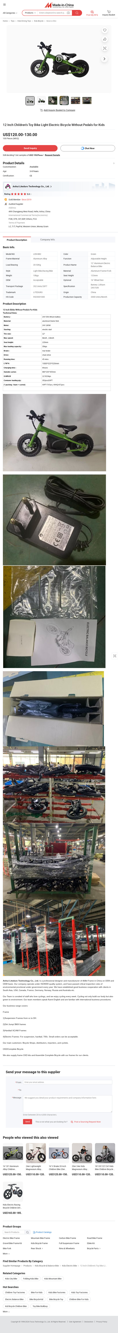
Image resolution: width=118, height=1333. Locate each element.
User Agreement (75, 1321)
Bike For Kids (36, 1292)
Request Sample (52, 155)
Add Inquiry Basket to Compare (59, 110)
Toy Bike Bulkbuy (40, 1306)
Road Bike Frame (94, 1238)
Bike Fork (7, 1248)
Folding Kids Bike (30, 1278)
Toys (12, 21)
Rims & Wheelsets (67, 1248)
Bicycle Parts (93, 1248)
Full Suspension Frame (69, 1243)
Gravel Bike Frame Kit (12, 1243)
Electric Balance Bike (14, 1299)
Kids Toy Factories (79, 1292)
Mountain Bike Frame (40, 1238)
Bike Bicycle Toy (56, 1299)
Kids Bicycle (38, 21)
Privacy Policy (101, 1321)
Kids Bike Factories (56, 1292)
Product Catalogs (43, 1232)
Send (27, 1121)
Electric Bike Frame (11, 1238)
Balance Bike (51, 21)
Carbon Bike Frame (67, 1238)
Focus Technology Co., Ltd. (40, 1321)
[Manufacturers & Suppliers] (59, 5)
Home (5, 21)
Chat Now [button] (90, 148)
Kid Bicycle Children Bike (16, 1306)
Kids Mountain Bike (52, 1278)
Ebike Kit (91, 1243)
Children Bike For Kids (78, 1299)
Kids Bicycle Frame (39, 1243)
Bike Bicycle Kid (36, 1299)
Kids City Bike (11, 1278)
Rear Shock (36, 1248)
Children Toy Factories (15, 1292)
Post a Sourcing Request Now (86, 1121)
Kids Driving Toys (24, 21)
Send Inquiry (30, 148)
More (5, 1311)
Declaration (88, 1321)
